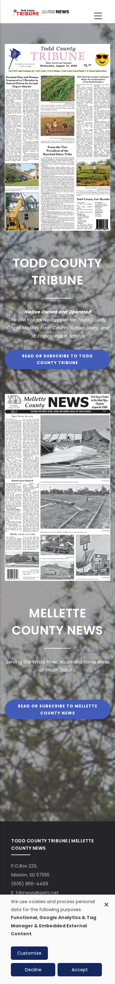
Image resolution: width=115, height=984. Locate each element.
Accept (80, 969)
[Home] (40, 12)
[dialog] (57, 939)
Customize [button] (29, 953)
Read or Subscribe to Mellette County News (57, 709)
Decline (33, 969)
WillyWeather (53, 805)
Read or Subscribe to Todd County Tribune (57, 359)
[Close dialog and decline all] (106, 901)
